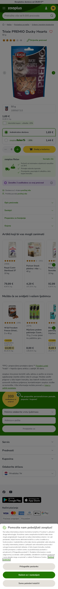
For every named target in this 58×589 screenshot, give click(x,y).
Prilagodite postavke (29, 566)
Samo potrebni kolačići (29, 583)
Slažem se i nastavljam (29, 575)
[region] (29, 556)
